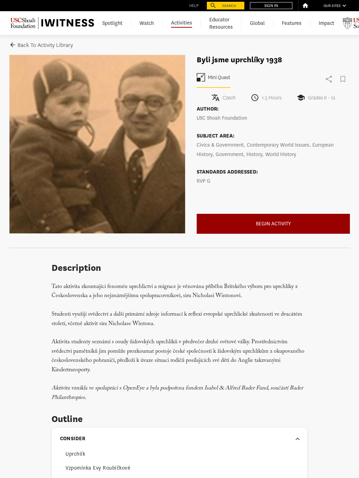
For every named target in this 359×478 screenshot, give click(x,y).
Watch (147, 23)
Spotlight (112, 23)
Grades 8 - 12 (321, 97)
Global (257, 23)
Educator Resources (221, 23)
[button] (179, 439)
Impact (326, 23)
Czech (229, 97)
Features (292, 23)
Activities (181, 23)
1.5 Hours (272, 97)
